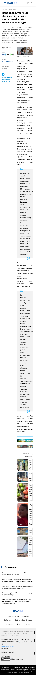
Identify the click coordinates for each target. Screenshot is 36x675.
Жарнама (25, 616)
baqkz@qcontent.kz (7, 646)
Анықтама (9, 624)
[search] (31, 3)
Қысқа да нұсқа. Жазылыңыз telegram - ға (7, 79)
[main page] (15, 3)
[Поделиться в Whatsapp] (11, 54)
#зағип (4, 68)
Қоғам (19, 624)
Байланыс (7, 620)
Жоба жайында (13, 616)
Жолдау (28, 624)
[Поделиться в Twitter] (8, 54)
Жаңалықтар (13, 9)
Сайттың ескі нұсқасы (23, 620)
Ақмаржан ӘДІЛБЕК (7, 61)
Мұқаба (4, 9)
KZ (28, 3)
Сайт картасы (5, 656)
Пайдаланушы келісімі (8, 652)
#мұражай (5, 66)
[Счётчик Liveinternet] (5, 659)
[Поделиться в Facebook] (3, 54)
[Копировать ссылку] (13, 54)
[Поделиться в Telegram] (5, 54)
